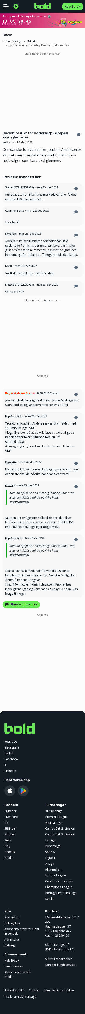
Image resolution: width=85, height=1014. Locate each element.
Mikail (8, 266)
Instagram (11, 747)
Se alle (49, 899)
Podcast (10, 852)
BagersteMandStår (18, 393)
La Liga (50, 840)
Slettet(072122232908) (19, 187)
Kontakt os (12, 917)
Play (7, 846)
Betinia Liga (53, 822)
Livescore (11, 817)
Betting (9, 945)
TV (6, 822)
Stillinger (10, 828)
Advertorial (12, 939)
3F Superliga (53, 811)
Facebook (11, 759)
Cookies (34, 990)
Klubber (9, 834)
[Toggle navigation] (6, 6)
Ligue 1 (50, 858)
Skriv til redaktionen (59, 959)
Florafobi (11, 234)
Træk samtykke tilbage (20, 996)
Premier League (56, 817)
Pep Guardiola (14, 416)
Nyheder (32, 41)
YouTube (10, 741)
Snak (7, 840)
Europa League (55, 875)
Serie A (50, 852)
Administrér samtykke (58, 990)
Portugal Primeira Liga (60, 893)
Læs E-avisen (13, 966)
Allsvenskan (53, 869)
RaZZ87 (10, 485)
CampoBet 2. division (60, 828)
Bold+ (8, 858)
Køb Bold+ (73, 6)
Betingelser (12, 923)
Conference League (59, 881)
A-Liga (49, 863)
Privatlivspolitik (14, 990)
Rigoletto (11, 462)
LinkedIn (10, 771)
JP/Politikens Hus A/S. (60, 949)
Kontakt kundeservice (60, 965)
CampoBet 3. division (60, 834)
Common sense (14, 210)
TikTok (9, 753)
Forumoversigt (12, 41)
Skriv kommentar (23, 604)
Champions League (58, 887)
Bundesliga (53, 846)
